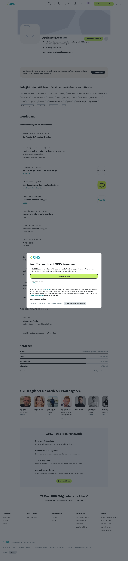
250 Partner (46, 289)
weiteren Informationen (37, 295)
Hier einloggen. (34, 283)
